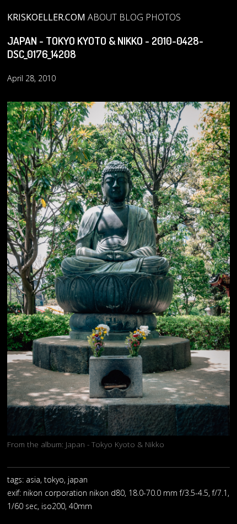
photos (163, 17)
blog (131, 17)
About (102, 17)
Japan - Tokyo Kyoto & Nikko (115, 444)
